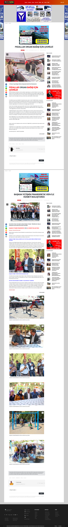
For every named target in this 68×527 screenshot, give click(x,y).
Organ (31, 94)
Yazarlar (27, 513)
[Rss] (13, 514)
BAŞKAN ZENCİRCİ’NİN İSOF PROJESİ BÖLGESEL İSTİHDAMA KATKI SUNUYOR (56, 68)
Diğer (48, 2)
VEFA (26, 228)
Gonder (41, 160)
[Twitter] (6, 514)
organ (27, 92)
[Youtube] (10, 514)
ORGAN (23, 87)
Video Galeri (28, 511)
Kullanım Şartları (15, 518)
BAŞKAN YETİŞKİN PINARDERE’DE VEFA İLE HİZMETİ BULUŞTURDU (56, 64)
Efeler (10, 232)
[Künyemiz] (25, 517)
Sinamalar (46, 516)
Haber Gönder (15, 520)
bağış (40, 102)
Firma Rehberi (47, 518)
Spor (42, 2)
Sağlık (40, 2)
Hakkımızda (6, 518)
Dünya (33, 2)
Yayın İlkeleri (6, 519)
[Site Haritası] (15, 514)
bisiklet (38, 126)
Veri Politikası (7, 520)
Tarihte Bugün (47, 515)
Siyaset (26, 2)
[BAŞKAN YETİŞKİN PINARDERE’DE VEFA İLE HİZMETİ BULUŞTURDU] (26, 307)
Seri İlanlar (46, 517)
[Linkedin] (12, 514)
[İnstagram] (8, 514)
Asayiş (45, 2)
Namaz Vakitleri (47, 514)
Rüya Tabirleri (57, 515)
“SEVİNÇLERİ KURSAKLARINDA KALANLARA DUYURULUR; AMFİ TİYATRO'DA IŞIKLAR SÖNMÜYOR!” (56, 105)
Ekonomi (36, 2)
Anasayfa (6, 23)
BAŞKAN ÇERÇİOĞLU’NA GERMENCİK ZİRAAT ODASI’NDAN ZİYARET (56, 114)
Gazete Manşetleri (48, 519)
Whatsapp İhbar (15, 519)
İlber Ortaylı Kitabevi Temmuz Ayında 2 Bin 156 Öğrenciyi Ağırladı (56, 137)
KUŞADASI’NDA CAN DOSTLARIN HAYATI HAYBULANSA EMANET (55, 81)
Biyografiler (57, 514)
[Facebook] (5, 514)
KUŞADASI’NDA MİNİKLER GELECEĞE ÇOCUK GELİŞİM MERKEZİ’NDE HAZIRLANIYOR (56, 86)
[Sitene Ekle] (17, 514)
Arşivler (27, 515)
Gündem (29, 2)
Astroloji (56, 516)
